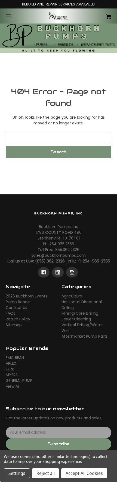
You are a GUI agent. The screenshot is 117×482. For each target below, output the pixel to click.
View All (13, 386)
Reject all (45, 473)
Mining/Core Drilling (79, 313)
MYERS (12, 375)
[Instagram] (72, 272)
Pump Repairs (19, 302)
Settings (16, 473)
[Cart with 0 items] (100, 14)
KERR (10, 369)
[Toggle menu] (13, 16)
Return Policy (18, 319)
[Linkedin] (58, 272)
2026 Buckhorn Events (26, 296)
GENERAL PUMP (19, 380)
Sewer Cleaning (76, 319)
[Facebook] (44, 272)
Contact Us (16, 307)
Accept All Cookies (84, 473)
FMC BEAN (15, 357)
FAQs (10, 313)
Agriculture (71, 296)
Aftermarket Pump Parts (84, 336)
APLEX (11, 363)
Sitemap (14, 325)
